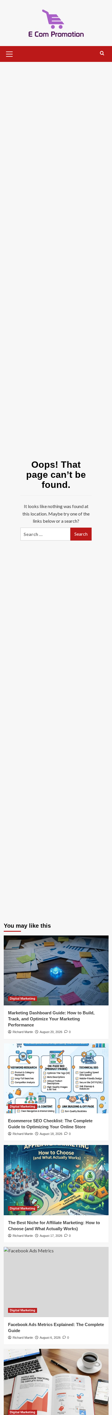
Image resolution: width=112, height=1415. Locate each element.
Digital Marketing (22, 998)
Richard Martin (23, 1032)
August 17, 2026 (51, 1235)
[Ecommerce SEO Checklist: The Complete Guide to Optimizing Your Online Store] (56, 1078)
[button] (9, 53)
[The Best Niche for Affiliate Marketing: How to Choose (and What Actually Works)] (56, 1180)
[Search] (102, 53)
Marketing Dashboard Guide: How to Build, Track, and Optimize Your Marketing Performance (51, 1018)
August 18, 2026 (51, 1134)
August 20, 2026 (51, 1032)
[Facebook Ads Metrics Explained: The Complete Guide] (56, 1282)
